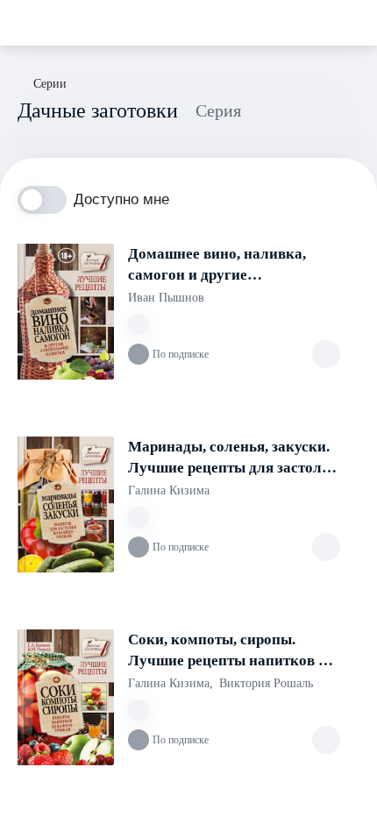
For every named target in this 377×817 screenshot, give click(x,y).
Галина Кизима (169, 490)
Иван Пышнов (166, 297)
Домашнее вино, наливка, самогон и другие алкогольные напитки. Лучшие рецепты (217, 265)
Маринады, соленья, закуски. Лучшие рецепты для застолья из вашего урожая (233, 458)
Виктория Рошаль (266, 683)
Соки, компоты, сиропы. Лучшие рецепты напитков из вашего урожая (230, 651)
